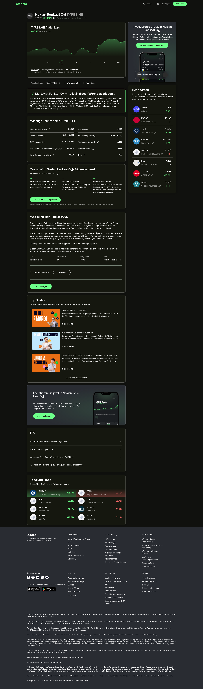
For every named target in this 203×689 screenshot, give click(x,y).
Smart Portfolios (149, 592)
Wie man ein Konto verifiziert (113, 554)
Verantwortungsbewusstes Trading (152, 546)
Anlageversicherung (150, 588)
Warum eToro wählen (76, 578)
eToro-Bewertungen (76, 581)
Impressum (72, 595)
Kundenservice (111, 559)
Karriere (71, 585)
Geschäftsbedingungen (115, 594)
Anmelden (180, 4)
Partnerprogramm (149, 581)
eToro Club (146, 585)
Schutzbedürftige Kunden (115, 562)
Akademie (106, 204)
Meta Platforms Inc (76, 555)
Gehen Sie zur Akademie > (76, 378)
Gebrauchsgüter (41, 272)
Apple (70, 549)
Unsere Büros (73, 588)
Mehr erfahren (68, 324)
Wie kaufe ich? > (74, 83)
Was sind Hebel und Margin (150, 552)
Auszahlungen (110, 546)
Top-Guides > (92, 83)
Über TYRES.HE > (54, 83)
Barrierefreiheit (74, 592)
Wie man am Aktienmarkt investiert (77, 333)
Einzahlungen (110, 543)
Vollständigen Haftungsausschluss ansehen (50, 652)
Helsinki (62, 272)
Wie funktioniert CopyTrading (149, 540)
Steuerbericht (148, 563)
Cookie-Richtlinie (112, 578)
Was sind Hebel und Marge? (74, 310)
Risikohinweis (110, 591)
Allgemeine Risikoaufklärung (36, 662)
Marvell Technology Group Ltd (79, 540)
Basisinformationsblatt (114, 598)
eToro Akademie (148, 567)
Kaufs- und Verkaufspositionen (150, 558)
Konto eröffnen (111, 549)
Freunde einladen (149, 578)
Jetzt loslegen (40, 286)
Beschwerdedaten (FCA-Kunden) (115, 602)
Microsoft (72, 559)
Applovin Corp (74, 545)
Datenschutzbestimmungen (116, 582)
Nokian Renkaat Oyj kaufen (152, 45)
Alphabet (71, 552)
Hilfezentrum (110, 539)
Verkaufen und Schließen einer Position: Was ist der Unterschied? (90, 355)
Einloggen (166, 4)
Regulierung (109, 587)
